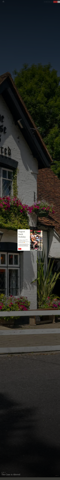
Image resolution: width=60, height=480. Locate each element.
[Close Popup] (41, 230)
